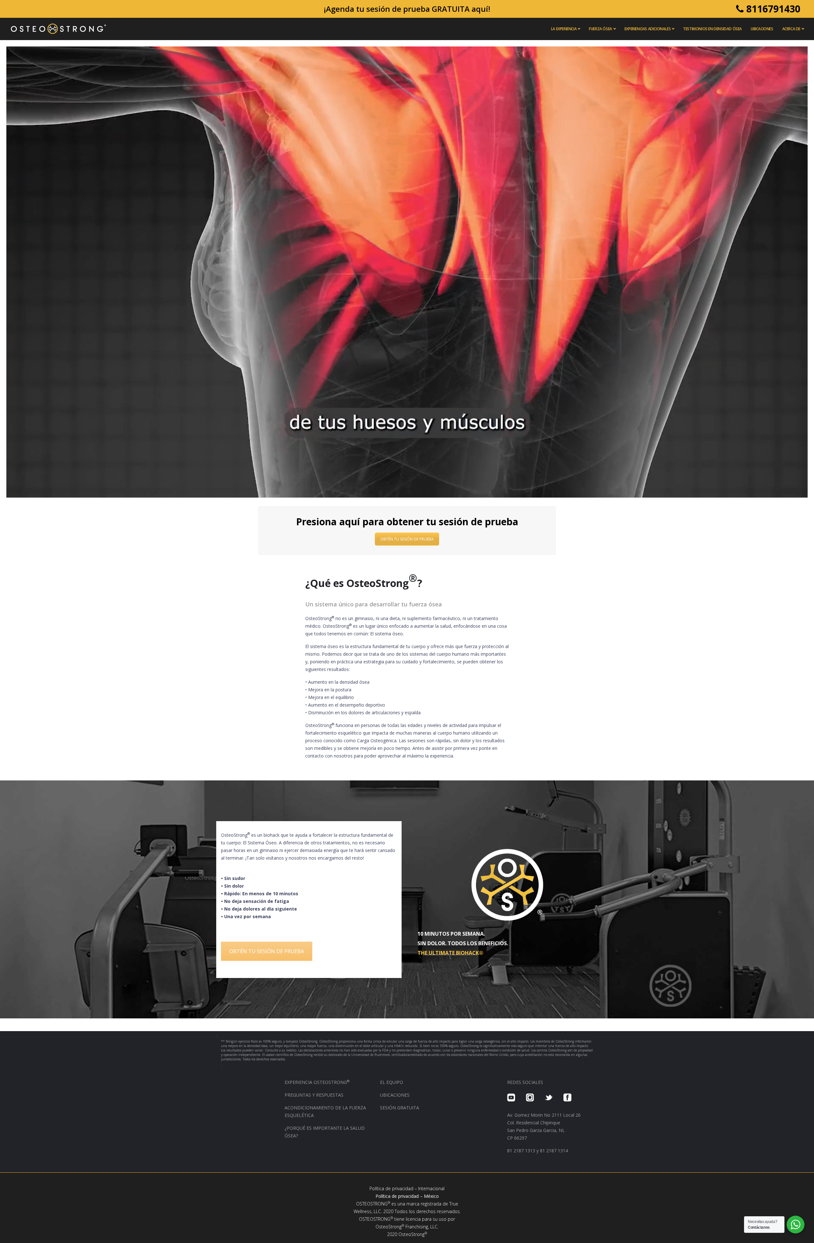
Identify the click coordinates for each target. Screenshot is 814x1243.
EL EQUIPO (391, 1082)
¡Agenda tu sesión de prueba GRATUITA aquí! (407, 8)
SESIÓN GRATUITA (399, 1108)
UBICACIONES (395, 1095)
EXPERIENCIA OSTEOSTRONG (317, 1082)
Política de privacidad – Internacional (407, 1188)
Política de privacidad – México (407, 1196)
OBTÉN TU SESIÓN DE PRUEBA (407, 539)
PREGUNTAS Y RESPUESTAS (314, 1095)
